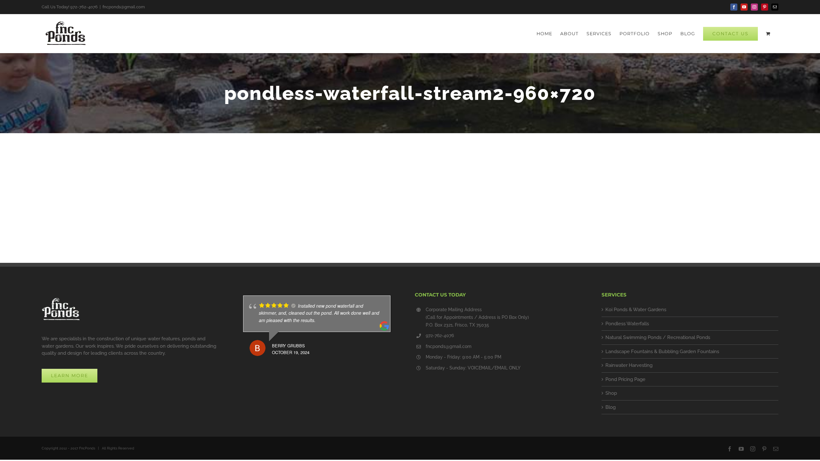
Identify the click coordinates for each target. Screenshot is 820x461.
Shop (611, 393)
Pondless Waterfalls (627, 324)
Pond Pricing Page (625, 379)
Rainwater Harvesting (628, 365)
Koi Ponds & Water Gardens (635, 309)
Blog (610, 407)
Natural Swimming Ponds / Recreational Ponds (657, 337)
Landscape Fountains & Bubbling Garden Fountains (662, 351)
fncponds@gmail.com (123, 6)
